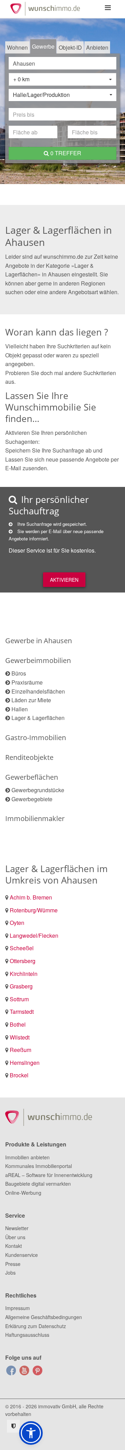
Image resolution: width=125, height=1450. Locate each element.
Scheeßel (22, 948)
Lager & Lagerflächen (38, 718)
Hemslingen (25, 1063)
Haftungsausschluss (27, 1334)
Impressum (17, 1307)
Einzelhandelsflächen (38, 691)
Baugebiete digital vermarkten (38, 1183)
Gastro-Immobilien (35, 737)
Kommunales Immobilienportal (38, 1165)
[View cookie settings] (13, 1426)
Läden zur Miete (31, 700)
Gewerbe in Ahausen (38, 640)
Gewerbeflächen (31, 777)
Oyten (17, 923)
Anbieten (97, 47)
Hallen (19, 709)
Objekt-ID (70, 47)
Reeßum (20, 1050)
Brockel (19, 1075)
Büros (18, 673)
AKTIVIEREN (64, 579)
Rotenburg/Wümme (34, 910)
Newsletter (16, 1228)
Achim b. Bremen (31, 897)
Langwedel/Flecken (34, 935)
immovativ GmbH (57, 1406)
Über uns (15, 1237)
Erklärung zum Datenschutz (35, 1326)
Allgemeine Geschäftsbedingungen (43, 1317)
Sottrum (19, 999)
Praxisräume (27, 682)
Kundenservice (21, 1254)
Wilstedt (20, 1037)
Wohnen (17, 47)
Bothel (18, 1024)
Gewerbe (43, 46)
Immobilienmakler (35, 818)
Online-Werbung (23, 1192)
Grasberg (21, 986)
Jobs (10, 1272)
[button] (31, 1433)
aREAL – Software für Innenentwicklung (48, 1174)
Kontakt (13, 1245)
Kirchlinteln (24, 974)
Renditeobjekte (29, 757)
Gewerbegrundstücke (37, 790)
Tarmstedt (22, 1012)
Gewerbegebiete (31, 799)
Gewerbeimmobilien (38, 660)
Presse (12, 1263)
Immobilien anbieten (27, 1157)
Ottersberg (22, 961)
